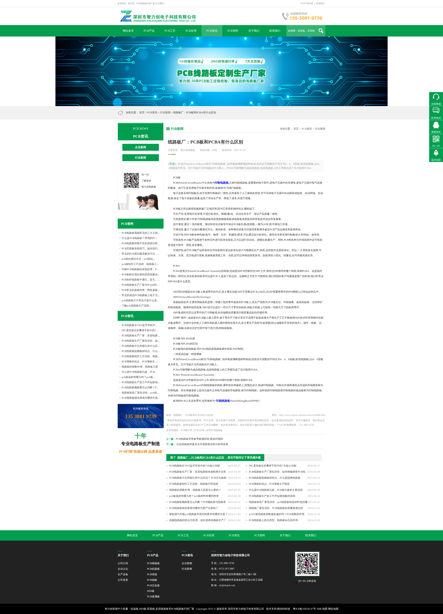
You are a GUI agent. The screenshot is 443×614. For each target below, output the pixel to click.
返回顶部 (436, 160)
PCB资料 (232, 30)
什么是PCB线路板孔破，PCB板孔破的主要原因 (276, 490)
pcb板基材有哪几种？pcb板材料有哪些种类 (194, 496)
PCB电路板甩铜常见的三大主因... (141, 233)
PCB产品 (149, 30)
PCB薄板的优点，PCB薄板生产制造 (269, 483)
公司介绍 (123, 563)
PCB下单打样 (307, 3)
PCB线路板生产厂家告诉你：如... (141, 340)
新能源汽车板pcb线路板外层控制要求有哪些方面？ (198, 514)
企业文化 (123, 568)
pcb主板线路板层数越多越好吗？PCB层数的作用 (276, 514)
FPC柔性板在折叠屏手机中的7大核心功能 (272, 465)
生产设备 (123, 574)
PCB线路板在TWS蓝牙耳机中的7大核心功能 (194, 465)
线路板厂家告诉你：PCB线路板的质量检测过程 (276, 508)
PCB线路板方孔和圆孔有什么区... (141, 346)
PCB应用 (191, 30)
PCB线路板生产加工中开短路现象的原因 (272, 496)
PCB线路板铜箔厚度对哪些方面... (141, 397)
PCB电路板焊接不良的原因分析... (141, 243)
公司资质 (123, 580)
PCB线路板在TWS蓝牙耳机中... (139, 325)
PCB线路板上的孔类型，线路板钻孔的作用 (273, 520)
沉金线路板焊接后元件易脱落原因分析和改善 (202, 444)
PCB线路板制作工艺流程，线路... (141, 356)
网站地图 (333, 608)
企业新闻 (140, 147)
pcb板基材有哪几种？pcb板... (138, 377)
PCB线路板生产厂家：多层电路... (141, 335)
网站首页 (128, 30)
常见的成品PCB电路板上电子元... (141, 295)
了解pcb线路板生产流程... (136, 305)
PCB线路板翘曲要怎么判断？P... (140, 387)
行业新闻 (165, 112)
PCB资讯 (211, 30)
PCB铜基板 (153, 563)
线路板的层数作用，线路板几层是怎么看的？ (195, 490)
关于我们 (253, 30)
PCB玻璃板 (153, 596)
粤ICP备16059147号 (304, 608)
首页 (141, 112)
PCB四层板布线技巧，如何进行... (141, 248)
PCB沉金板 (153, 585)
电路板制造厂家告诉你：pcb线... (140, 392)
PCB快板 (152, 574)
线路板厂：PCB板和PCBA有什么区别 (200, 457)
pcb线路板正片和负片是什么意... (140, 300)
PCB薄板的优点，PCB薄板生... (139, 361)
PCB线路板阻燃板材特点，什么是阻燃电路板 (274, 477)
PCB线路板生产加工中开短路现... (141, 382)
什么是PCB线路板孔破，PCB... (139, 372)
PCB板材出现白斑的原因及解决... (141, 274)
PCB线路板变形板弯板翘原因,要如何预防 (199, 438)
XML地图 (322, 608)
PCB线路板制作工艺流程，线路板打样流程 (193, 483)
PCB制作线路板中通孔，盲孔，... (141, 279)
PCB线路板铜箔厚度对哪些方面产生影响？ (193, 508)
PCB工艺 (170, 30)
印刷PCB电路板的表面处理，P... (140, 269)
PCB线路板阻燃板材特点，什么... (141, 351)
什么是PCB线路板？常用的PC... (140, 238)
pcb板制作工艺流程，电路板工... (140, 264)
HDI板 (150, 591)
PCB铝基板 (153, 568)
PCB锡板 (152, 580)
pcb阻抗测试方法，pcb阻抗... (138, 259)
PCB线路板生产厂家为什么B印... (140, 284)
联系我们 (320, 3)
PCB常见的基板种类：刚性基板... (141, 290)
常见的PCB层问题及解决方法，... (141, 253)
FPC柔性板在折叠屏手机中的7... (140, 330)
